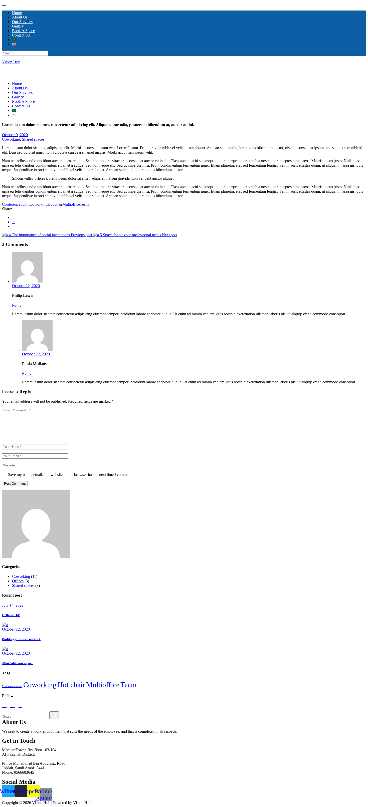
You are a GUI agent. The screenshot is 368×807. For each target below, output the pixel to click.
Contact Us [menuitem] (21, 35)
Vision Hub (11, 62)
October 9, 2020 (15, 135)
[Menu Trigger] (4, 5)
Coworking (11, 139)
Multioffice (71, 204)
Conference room (16, 204)
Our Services (22, 92)
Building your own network (21, 639)
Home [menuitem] (17, 13)
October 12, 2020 (26, 286)
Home (17, 83)
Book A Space (23, 101)
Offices (18, 581)
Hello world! (11, 615)
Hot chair (55, 204)
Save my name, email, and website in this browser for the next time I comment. (70, 474)
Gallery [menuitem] (18, 26)
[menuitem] (14, 40)
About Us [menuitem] (20, 17)
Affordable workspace (17, 663)
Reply (17, 305)
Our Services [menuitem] (22, 22)
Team (84, 204)
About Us (20, 88)
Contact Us (21, 106)
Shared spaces (33, 139)
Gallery (18, 97)
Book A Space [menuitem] (23, 31)
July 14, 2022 (13, 605)
